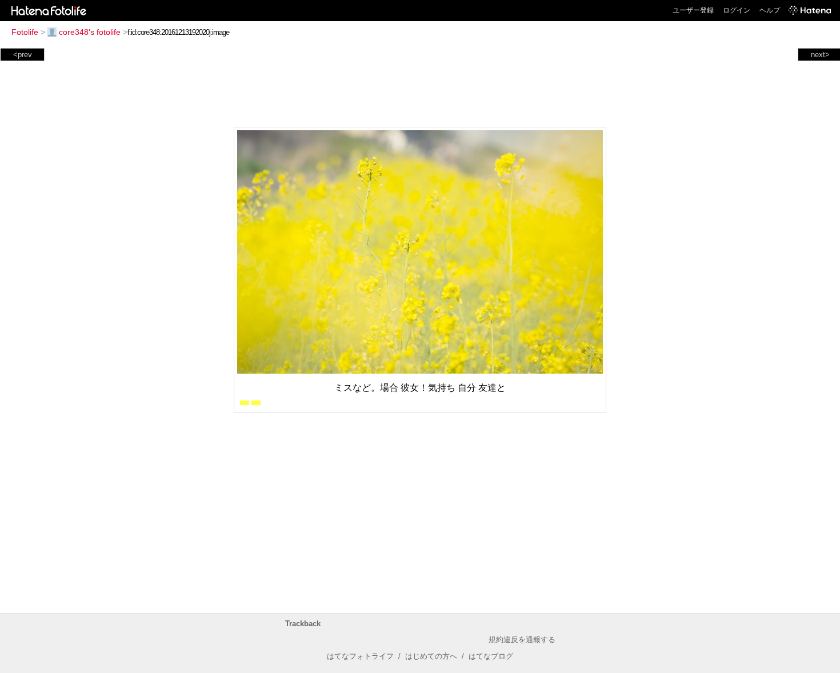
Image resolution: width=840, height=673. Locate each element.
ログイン (736, 10)
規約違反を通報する (522, 639)
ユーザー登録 (693, 10)
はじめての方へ (431, 656)
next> (820, 54)
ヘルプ (769, 10)
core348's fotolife (90, 32)
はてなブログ (491, 656)
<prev (22, 54)
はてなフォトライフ (360, 656)
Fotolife (24, 32)
